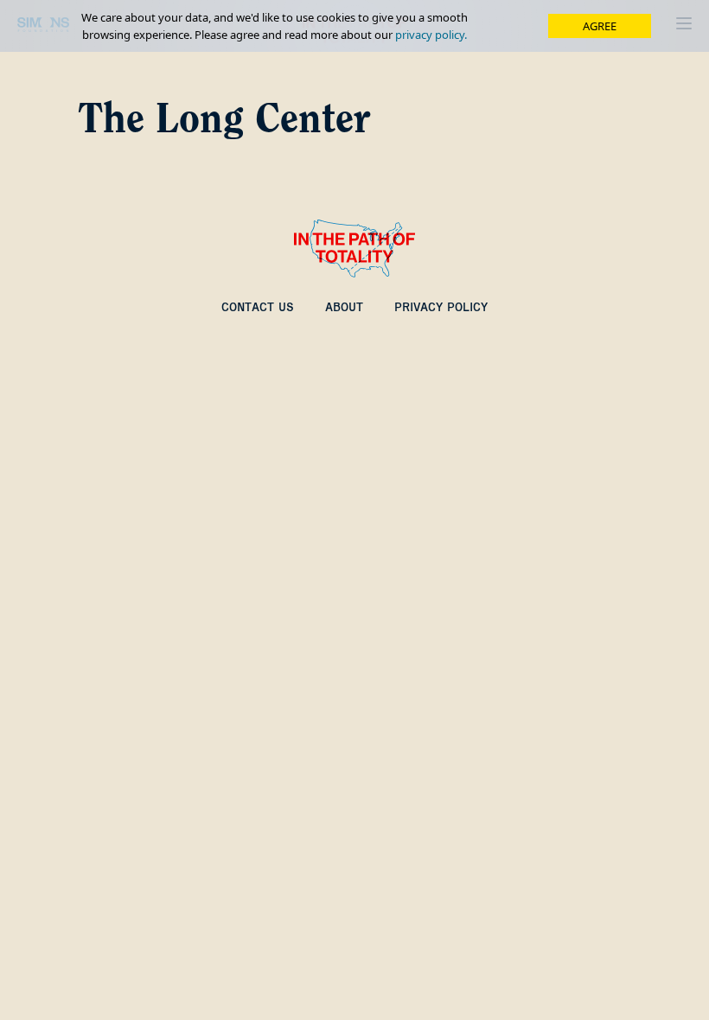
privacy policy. (431, 34)
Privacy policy (441, 307)
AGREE (599, 26)
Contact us (257, 307)
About (344, 307)
